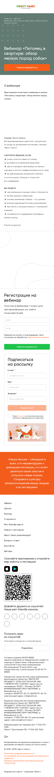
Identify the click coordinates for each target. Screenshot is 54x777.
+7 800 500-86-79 (22, 717)
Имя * (10, 382)
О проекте (10, 519)
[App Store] (7, 569)
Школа (7, 508)
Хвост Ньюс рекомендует (17, 535)
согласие (21, 416)
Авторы (8, 551)
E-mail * (11, 370)
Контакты (9, 546)
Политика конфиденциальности (19, 753)
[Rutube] (7, 624)
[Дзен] (37, 616)
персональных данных (38, 337)
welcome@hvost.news (21, 720)
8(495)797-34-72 (21, 693)
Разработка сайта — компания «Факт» (22, 772)
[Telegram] (30, 616)
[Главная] (26, 7)
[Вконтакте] (7, 616)
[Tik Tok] (45, 616)
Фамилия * (12, 394)
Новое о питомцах (14, 530)
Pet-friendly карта (13, 524)
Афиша (7, 503)
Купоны (8, 513)
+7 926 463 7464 (35, 729)
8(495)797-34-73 (38, 693)
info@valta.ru (30, 696)
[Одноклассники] (22, 616)
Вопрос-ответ (12, 540)
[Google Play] (15, 569)
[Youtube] (14, 616)
